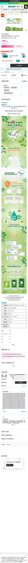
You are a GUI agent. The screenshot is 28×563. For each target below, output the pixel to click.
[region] (14, 558)
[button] (26, 7)
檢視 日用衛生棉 (6, 435)
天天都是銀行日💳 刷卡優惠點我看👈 (16, 9)
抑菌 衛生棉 (6, 90)
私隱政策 (20, 561)
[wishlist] (12, 38)
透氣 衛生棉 (6, 87)
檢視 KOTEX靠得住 (7, 439)
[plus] (8, 65)
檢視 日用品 (5, 431)
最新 (5, 385)
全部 (2, 385)
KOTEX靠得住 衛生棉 (8, 93)
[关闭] (26, 555)
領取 (18, 60)
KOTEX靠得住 (5, 34)
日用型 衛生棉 (14, 87)
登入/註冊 (9, 465)
